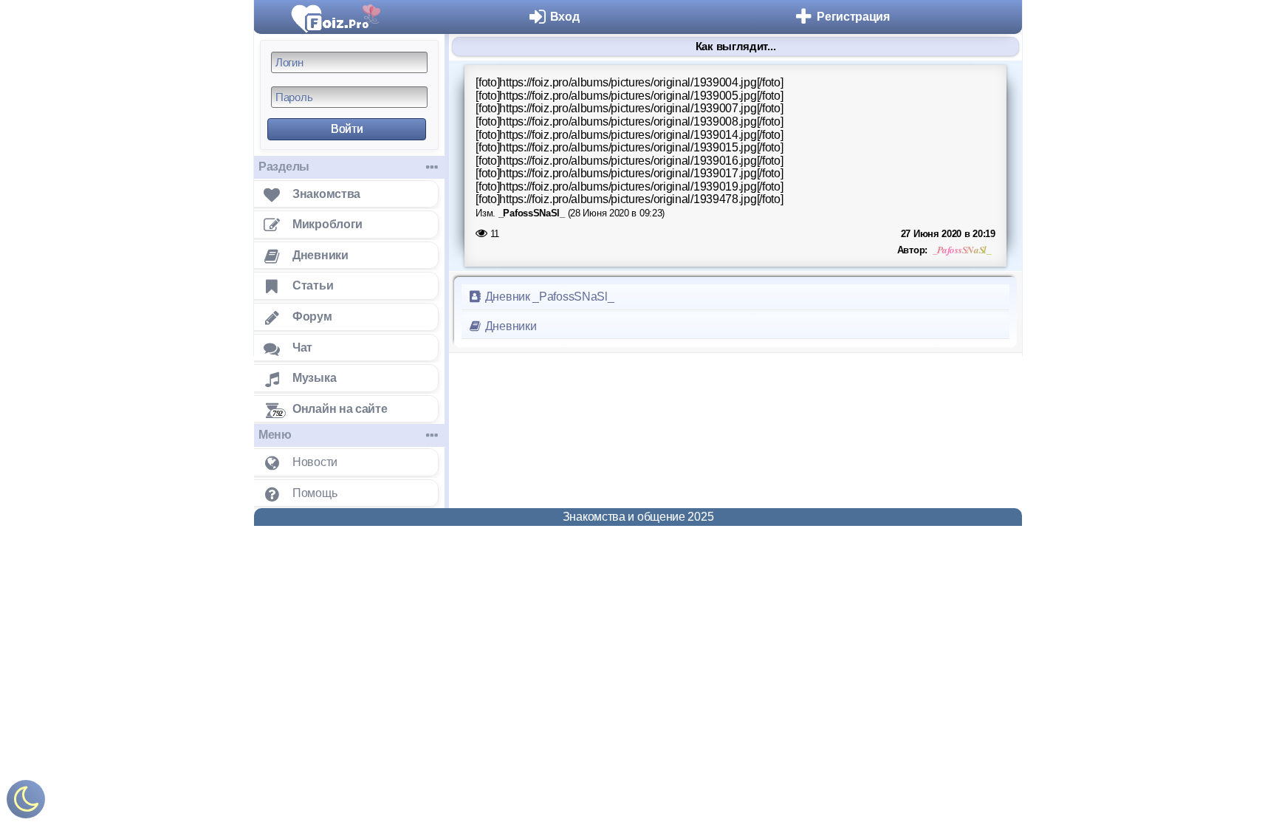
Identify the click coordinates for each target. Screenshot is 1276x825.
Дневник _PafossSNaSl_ (548, 296)
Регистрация (853, 16)
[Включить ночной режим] (26, 802)
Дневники (509, 326)
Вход (565, 16)
